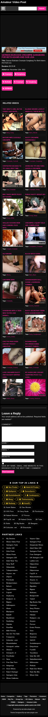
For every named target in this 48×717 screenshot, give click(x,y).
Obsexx (9, 650)
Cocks (8, 336)
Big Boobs (19, 523)
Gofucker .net (10, 527)
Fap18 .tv (33, 573)
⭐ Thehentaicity (25, 499)
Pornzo (26, 515)
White (12, 218)
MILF (44, 699)
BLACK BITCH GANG (32, 254)
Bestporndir (34, 596)
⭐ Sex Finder (10, 487)
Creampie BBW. (9, 280)
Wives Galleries (12, 678)
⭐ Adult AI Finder (30, 487)
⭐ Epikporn (10, 491)
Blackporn (10, 612)
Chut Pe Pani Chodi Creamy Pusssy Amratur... (10, 344)
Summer (36, 306)
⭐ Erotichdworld (12, 495)
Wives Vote (34, 675)
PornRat (9, 627)
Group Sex (19, 699)
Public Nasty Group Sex (35, 194)
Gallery (19, 696)
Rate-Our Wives (36, 669)
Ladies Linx (34, 561)
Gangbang (20, 74)
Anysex (32, 621)
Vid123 (32, 640)
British (8, 398)
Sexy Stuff (10, 564)
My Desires (10, 539)
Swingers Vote (11, 675)
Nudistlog (10, 621)
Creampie (8, 74)
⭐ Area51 (24, 503)
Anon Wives (11, 669)
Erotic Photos (35, 627)
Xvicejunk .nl (11, 653)
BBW (4, 699)
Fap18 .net (9, 519)
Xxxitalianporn (35, 643)
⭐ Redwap (9, 503)
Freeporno (10, 637)
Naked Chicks (25, 519)
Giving (38, 189)
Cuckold (15, 161)
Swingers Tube (12, 545)
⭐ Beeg (8, 499)
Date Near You (12, 561)
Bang (8, 132)
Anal (7, 189)
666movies (34, 662)
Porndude (10, 580)
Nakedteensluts (36, 659)
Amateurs (42, 696)
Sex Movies (25, 507)
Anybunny (10, 596)
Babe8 (8, 615)
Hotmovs (33, 605)
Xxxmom (33, 637)
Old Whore (7, 254)
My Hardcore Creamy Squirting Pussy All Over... (34, 375)
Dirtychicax (34, 646)
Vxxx (31, 631)
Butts (7, 523)
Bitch (30, 275)
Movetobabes (11, 643)
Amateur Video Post (13, 2)
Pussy (8, 218)
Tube (39, 519)
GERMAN (8, 88)
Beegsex (33, 523)
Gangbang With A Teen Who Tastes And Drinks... (12, 313)
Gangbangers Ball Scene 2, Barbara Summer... (33, 282)
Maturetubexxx (35, 577)
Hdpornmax (34, 570)
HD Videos (29, 699)
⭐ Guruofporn (28, 491)
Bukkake (7, 82)
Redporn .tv (10, 599)
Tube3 (32, 599)
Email (5, 450)
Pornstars (33, 696)
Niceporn (33, 567)
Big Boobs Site (35, 602)
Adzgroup (10, 665)
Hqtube (9, 624)
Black (30, 132)
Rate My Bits (35, 672)
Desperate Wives (36, 545)
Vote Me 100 (35, 656)
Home (3, 696)
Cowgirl (9, 249)
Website (6, 457)
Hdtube (32, 615)
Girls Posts (10, 551)
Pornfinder (10, 656)
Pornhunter (38, 511)
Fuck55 (33, 650)
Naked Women (11, 515)
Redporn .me (35, 618)
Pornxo (32, 624)
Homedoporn (35, 583)
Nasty (35, 215)
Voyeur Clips (35, 539)
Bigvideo (33, 586)
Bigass (32, 589)
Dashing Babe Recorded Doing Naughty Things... (32, 344)
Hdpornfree (34, 564)
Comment (7, 424)
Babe (30, 367)
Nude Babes (10, 507)
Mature (37, 699)
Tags (26, 696)
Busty (30, 334)
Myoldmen (10, 618)
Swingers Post (35, 542)
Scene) (31, 306)
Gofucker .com (12, 640)
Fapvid (9, 592)
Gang (12, 132)
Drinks (13, 336)
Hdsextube (10, 567)
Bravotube (26, 527)
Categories (11, 696)
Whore (8, 275)
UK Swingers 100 (36, 558)
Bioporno (33, 634)
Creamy (15, 367)
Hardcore (37, 398)
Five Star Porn (11, 662)
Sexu (8, 659)
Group (31, 215)
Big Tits (10, 699)
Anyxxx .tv (34, 580)
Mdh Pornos (11, 631)
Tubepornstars (12, 570)
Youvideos (34, 653)
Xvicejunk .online (12, 646)
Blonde (35, 132)
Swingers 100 (11, 558)
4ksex (8, 608)
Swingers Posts (36, 551)
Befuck (9, 586)
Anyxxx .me (10, 573)
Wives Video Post (13, 542)
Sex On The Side (13, 634)
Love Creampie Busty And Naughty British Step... (11, 375)
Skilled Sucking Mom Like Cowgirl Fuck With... (11, 225)
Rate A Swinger (12, 672)
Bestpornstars (11, 583)
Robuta (32, 665)
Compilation (32, 246)
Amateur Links (32, 702)
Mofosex (33, 592)
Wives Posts (11, 554)
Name (5, 443)
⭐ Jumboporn (32, 495)
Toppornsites (11, 589)
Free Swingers (35, 554)
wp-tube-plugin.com (28, 709)
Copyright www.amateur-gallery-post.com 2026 (24, 705)
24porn (9, 577)
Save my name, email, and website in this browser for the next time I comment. (22, 467)
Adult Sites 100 (35, 548)
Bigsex (8, 602)
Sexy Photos (35, 608)
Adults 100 (10, 548)
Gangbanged (37, 334)
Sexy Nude (23, 511)
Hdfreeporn (10, 605)
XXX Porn (9, 511)
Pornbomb (34, 612)
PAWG (13, 702)
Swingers (21, 702)
